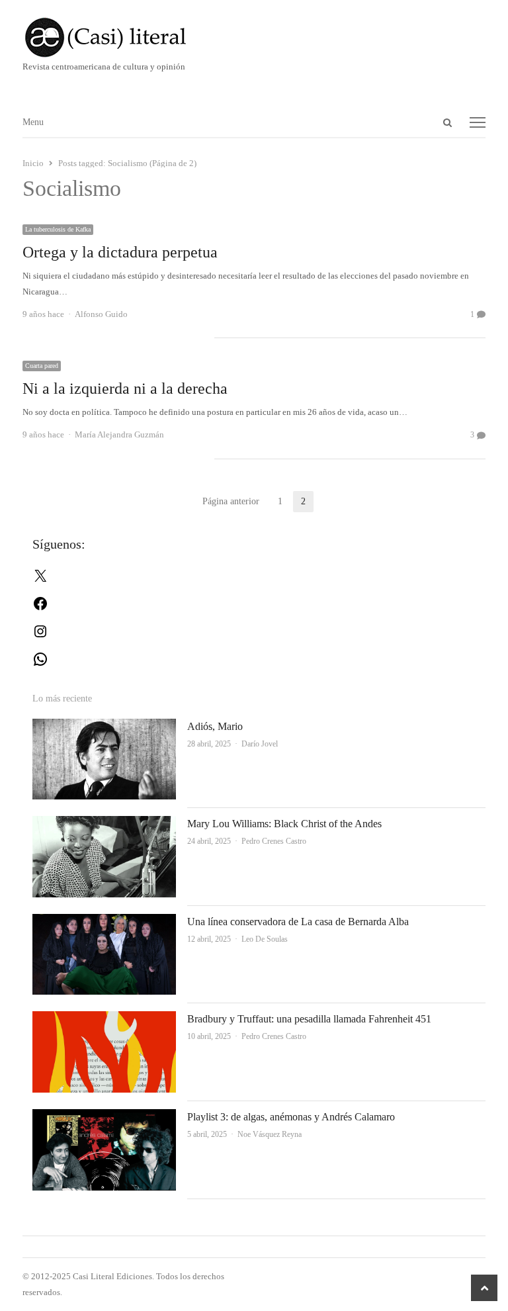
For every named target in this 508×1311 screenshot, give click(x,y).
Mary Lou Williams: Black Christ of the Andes (284, 823)
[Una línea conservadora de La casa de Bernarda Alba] (104, 922)
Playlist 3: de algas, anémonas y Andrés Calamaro (291, 1116)
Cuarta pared (41, 365)
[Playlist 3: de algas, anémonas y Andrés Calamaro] (104, 1117)
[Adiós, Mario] (104, 726)
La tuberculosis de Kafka (58, 229)
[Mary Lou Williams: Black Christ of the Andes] (104, 824)
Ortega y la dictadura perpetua (120, 252)
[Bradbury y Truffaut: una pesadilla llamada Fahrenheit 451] (104, 1019)
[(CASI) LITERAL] (254, 37)
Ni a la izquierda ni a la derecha (125, 388)
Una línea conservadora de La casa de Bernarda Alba (298, 921)
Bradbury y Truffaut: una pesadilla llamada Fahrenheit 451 (309, 1018)
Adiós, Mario (215, 726)
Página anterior (230, 501)
